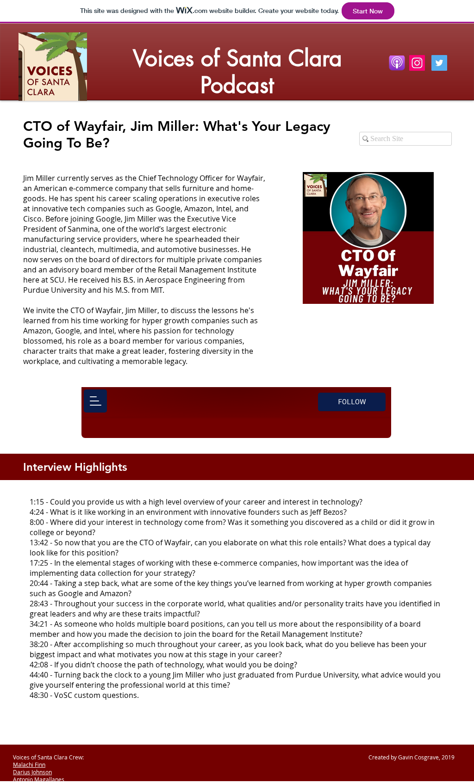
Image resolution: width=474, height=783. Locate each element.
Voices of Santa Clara (237, 58)
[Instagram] (417, 63)
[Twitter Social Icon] (439, 63)
